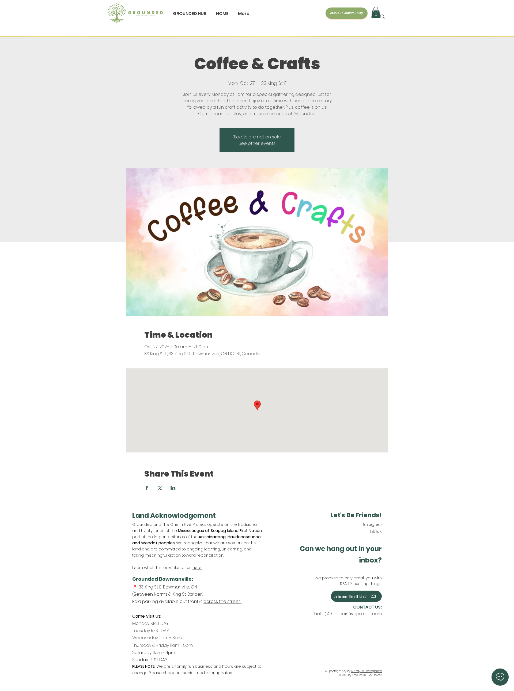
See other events (257, 143)
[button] (375, 12)
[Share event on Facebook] (146, 488)
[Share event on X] (159, 488)
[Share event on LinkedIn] (173, 488)
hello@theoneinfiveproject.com (348, 614)
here (197, 567)
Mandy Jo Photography (366, 671)
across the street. (222, 601)
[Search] (382, 16)
